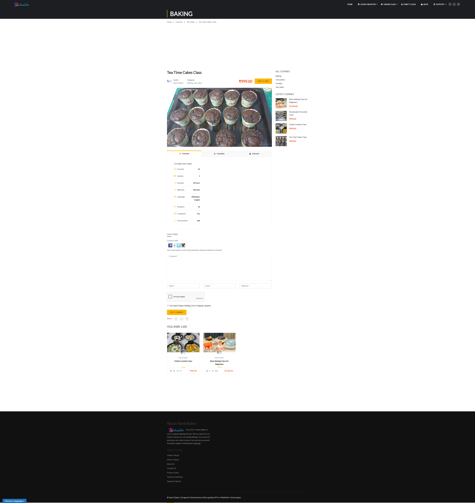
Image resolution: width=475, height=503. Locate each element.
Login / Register (368, 4)
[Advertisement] (237, 44)
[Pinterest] (187, 319)
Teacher (176, 80)
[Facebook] (176, 319)
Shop (425, 4)
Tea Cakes (191, 22)
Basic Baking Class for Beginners (219, 362)
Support (440, 4)
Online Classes (173, 455)
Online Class (390, 4)
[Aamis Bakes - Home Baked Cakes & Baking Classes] (21, 4)
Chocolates (280, 80)
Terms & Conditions (175, 477)
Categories (191, 80)
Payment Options (174, 481)
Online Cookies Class (183, 361)
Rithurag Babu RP (209, 497)
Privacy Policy (173, 472)
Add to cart (263, 81)
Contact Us (171, 468)
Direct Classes (173, 459)
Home (350, 4)
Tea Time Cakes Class (298, 137)
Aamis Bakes (183, 358)
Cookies (279, 83)
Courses (179, 22)
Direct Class (410, 4)
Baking (190, 83)
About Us (171, 464)
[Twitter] (181, 319)
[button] (170, 245)
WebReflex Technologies (230, 497)
